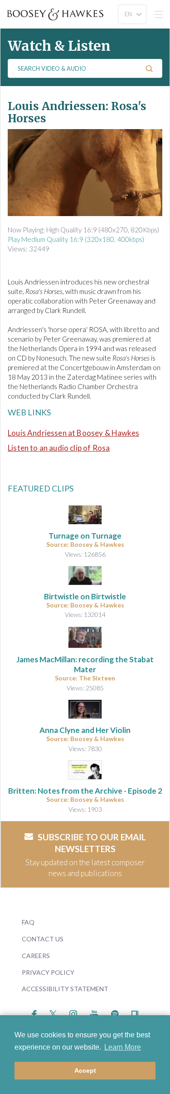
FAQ (28, 922)
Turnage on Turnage (85, 535)
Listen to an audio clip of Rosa (59, 448)
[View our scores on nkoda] (134, 1012)
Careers (36, 955)
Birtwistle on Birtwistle (85, 596)
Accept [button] (85, 1070)
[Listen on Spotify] (115, 1012)
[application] (85, 172)
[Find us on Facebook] (34, 1012)
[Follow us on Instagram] (73, 1012)
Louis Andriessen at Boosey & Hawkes (73, 433)
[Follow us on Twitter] (53, 1012)
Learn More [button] (122, 1047)
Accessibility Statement (65, 989)
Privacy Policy (48, 972)
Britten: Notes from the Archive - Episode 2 (85, 790)
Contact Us (42, 939)
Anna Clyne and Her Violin (85, 730)
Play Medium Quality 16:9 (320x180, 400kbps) (76, 239)
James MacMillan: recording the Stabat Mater (85, 664)
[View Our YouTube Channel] (94, 1012)
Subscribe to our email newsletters (92, 843)
